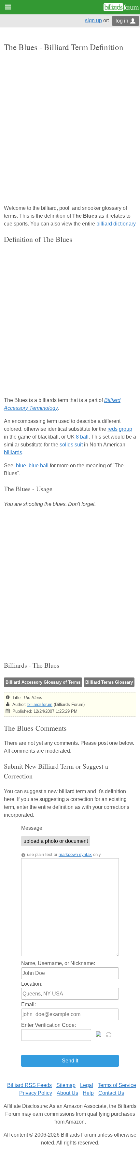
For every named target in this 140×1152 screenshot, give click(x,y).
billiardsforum (39, 704)
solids (66, 444)
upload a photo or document (55, 841)
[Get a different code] (109, 1034)
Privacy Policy (35, 1093)
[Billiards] (121, 7)
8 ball (82, 437)
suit (79, 444)
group (125, 429)
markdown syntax (75, 854)
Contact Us (111, 1093)
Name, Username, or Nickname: (58, 963)
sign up (93, 20)
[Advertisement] (70, 128)
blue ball (39, 465)
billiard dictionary (116, 223)
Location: (31, 984)
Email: (28, 1004)
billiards (13, 452)
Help (88, 1093)
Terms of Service (117, 1085)
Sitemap (66, 1085)
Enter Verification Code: (48, 1025)
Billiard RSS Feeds (29, 1085)
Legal (86, 1085)
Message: (32, 828)
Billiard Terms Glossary (109, 682)
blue (21, 465)
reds (112, 429)
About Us (67, 1093)
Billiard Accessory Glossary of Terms (43, 682)
